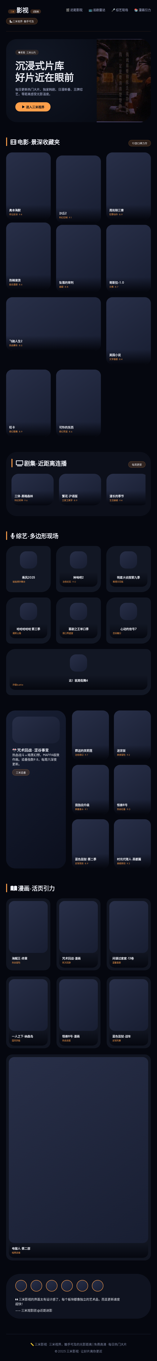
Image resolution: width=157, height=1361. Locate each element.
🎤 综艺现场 (119, 10)
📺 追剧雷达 (97, 10)
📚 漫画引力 (142, 10)
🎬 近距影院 (74, 10)
